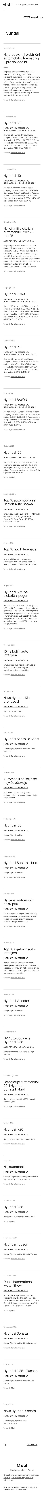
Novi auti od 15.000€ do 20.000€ (20, 130)
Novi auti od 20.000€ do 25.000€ (20, 301)
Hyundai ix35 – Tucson (21, 1371)
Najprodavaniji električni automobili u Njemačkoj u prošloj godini (22, 58)
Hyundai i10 (12, 176)
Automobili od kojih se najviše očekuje (20, 780)
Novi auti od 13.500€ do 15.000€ (19, 457)
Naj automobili (14, 1167)
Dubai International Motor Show (18, 1283)
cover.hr (7, 1477)
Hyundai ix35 (13, 1207)
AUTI (6, 67)
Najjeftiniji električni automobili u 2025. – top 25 (19, 232)
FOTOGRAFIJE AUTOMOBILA (16, 128)
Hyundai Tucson (16, 1244)
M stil (7, 4)
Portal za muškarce (18, 100)
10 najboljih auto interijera (16, 653)
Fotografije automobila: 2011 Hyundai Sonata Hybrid (21, 1085)
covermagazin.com (31, 1475)
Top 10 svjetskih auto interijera (19, 951)
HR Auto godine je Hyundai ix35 (17, 1040)
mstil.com (29, 1477)
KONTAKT (17, 1489)
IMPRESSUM (8, 1489)
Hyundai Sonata (16, 1333)
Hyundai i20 (12, 123)
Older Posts (33, 1444)
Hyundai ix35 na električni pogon (16, 593)
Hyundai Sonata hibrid (20, 863)
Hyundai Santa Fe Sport (21, 739)
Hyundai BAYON (15, 400)
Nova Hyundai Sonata (20, 1411)
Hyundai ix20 (13, 1129)
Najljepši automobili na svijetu (18, 902)
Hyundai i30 (12, 347)
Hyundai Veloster (16, 1001)
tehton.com (8, 1480)
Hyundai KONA (14, 294)
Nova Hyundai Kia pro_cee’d (17, 699)
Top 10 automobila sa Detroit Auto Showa (19, 502)
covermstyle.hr (17, 1477)
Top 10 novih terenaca (20, 549)
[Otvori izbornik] (3, 10)
